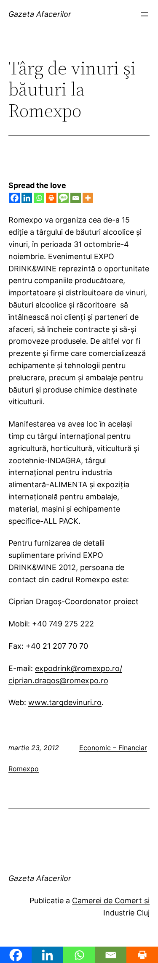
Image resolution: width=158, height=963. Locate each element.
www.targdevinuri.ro (65, 702)
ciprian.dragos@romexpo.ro (58, 680)
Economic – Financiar (113, 747)
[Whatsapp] (39, 198)
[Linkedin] (26, 198)
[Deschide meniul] (144, 14)
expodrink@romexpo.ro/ (78, 668)
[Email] (75, 198)
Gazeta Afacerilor (39, 14)
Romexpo (23, 768)
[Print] (51, 198)
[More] (88, 198)
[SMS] (63, 198)
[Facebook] (14, 198)
